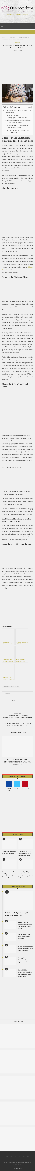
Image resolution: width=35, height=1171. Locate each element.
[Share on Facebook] (18, 694)
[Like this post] (16, 694)
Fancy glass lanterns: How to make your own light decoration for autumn (25, 961)
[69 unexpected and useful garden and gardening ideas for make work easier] (9, 864)
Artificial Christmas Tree (11, 686)
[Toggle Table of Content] (29, 107)
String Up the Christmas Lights (17, 117)
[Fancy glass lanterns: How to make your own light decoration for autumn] (10, 961)
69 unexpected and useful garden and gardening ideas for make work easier (8, 875)
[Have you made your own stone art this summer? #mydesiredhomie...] (17, 1076)
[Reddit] (24, 18)
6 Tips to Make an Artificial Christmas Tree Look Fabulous (17, 111)
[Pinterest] (18, 18)
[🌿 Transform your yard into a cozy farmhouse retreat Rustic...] (17, 1102)
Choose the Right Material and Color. (19, 120)
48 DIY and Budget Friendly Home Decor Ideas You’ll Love (17, 914)
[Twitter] (13, 18)
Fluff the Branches (13, 115)
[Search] (33, 26)
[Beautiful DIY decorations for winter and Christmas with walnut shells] (10, 973)
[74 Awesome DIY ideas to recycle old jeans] (9, 844)
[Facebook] (10, 18)
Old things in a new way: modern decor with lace (24, 936)
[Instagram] (16, 18)
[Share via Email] (31, 694)
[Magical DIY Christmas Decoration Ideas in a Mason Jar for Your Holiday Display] (17, 746)
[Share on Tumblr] (24, 694)
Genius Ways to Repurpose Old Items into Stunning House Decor (25, 925)
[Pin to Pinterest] (22, 694)
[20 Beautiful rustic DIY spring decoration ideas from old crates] (10, 949)
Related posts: (15, 132)
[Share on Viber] (29, 694)
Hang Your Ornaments (15, 122)
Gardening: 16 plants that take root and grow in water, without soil (25, 875)
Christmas (12, 37)
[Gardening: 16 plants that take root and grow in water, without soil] (25, 864)
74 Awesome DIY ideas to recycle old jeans (9, 852)
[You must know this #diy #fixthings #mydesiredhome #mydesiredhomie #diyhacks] (17, 1025)
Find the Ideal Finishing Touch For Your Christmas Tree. (18, 126)
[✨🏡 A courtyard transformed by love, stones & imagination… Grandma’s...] (17, 1128)
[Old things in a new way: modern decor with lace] (10, 937)
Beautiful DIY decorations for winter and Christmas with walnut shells (25, 973)
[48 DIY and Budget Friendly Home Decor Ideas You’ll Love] (18, 900)
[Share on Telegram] (27, 694)
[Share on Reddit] (26, 694)
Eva (20, 50)
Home (3, 37)
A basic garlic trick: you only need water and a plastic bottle (24, 853)
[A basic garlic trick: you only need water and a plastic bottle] (25, 844)
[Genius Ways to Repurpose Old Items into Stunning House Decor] (10, 925)
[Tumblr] (21, 18)
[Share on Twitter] (20, 694)
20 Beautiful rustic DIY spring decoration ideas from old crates (25, 948)
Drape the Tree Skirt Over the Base (19, 130)
